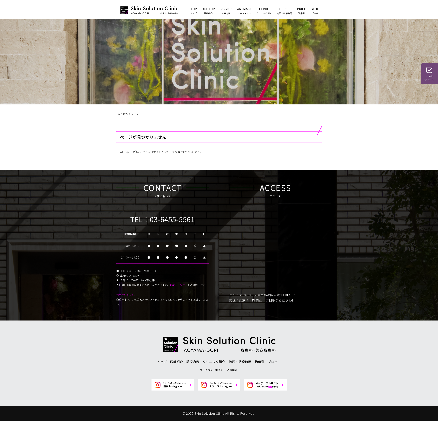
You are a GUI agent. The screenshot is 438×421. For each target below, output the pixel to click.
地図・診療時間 (240, 361)
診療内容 (192, 361)
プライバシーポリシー (212, 370)
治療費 (260, 361)
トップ (162, 361)
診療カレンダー (179, 285)
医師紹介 (176, 361)
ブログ (273, 361)
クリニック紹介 (214, 361)
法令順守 (232, 370)
